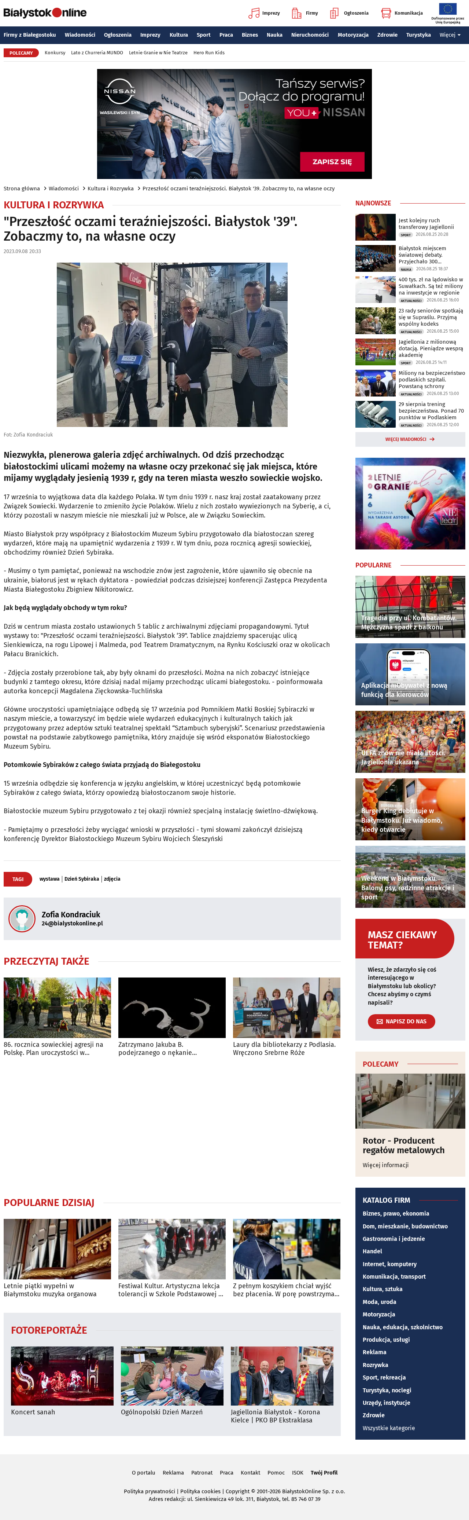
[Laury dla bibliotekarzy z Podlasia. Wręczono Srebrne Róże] (286, 1008)
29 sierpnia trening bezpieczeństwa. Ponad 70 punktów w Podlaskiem (431, 411)
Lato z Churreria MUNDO (97, 52)
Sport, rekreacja (384, 1377)
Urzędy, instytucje (386, 1402)
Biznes (250, 35)
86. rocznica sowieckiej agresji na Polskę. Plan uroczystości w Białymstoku (53, 1049)
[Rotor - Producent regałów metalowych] (410, 1101)
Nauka (274, 35)
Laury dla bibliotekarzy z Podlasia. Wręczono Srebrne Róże (284, 1049)
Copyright (238, 1491)
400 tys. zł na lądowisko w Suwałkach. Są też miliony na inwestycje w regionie (431, 286)
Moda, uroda (379, 1301)
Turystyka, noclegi (387, 1390)
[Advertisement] (172, 1126)
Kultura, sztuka (383, 1289)
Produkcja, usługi (386, 1339)
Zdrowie (387, 35)
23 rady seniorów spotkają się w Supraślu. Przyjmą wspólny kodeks (431, 317)
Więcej (447, 35)
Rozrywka (375, 1365)
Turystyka (418, 35)
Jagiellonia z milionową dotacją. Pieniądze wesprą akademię (431, 348)
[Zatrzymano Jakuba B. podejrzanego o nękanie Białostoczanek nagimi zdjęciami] (172, 1008)
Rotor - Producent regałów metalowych (404, 1145)
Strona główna (22, 188)
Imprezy (271, 13)
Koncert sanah (33, 1412)
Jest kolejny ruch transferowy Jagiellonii (426, 223)
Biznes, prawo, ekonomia (396, 1213)
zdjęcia (112, 879)
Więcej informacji (386, 1165)
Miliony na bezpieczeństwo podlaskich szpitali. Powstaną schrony (432, 380)
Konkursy (55, 52)
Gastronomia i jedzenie (394, 1238)
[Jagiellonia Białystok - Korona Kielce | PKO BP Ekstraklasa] (282, 1376)
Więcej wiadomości (405, 439)
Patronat (202, 1472)
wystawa (50, 879)
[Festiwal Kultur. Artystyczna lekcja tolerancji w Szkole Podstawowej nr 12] (172, 1249)
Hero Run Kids (209, 52)
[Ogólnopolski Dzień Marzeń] (172, 1376)
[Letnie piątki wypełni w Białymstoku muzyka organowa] (57, 1249)
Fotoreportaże (49, 1330)
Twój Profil (324, 1472)
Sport (204, 35)
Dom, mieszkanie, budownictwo (405, 1226)
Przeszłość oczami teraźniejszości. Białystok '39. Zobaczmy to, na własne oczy (239, 188)
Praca (226, 35)
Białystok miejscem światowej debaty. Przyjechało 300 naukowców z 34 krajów (428, 255)
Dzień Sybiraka (81, 879)
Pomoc (276, 1472)
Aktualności (411, 301)
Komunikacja (409, 13)
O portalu (143, 1472)
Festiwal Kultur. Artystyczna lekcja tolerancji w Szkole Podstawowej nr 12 (171, 1290)
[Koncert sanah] (62, 1376)
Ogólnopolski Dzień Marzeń (162, 1412)
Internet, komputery (390, 1264)
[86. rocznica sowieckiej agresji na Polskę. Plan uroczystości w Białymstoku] (57, 1008)
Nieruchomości (310, 35)
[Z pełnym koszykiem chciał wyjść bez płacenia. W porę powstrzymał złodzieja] (286, 1249)
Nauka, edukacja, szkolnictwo (403, 1327)
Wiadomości (80, 35)
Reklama (375, 1352)
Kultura (179, 35)
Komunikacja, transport (394, 1276)
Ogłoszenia (356, 13)
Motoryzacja (353, 35)
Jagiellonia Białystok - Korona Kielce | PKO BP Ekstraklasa (275, 1416)
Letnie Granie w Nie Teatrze (158, 52)
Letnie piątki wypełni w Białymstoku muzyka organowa (50, 1290)
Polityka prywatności (149, 1491)
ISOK (297, 1472)
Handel (372, 1251)
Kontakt (250, 1472)
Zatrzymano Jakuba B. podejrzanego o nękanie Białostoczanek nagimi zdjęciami (167, 1049)
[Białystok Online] (45, 13)
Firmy (312, 13)
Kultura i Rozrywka (111, 188)
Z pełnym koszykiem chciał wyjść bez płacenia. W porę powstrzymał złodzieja (285, 1290)
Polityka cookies (200, 1491)
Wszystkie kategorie (389, 1428)
